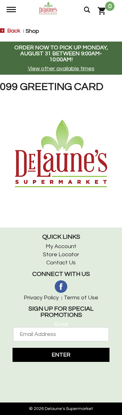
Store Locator (61, 255)
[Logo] (49, 8)
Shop (32, 31)
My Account (61, 246)
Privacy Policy (41, 298)
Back (13, 31)
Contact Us (61, 263)
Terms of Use (81, 298)
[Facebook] (61, 286)
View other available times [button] (61, 69)
